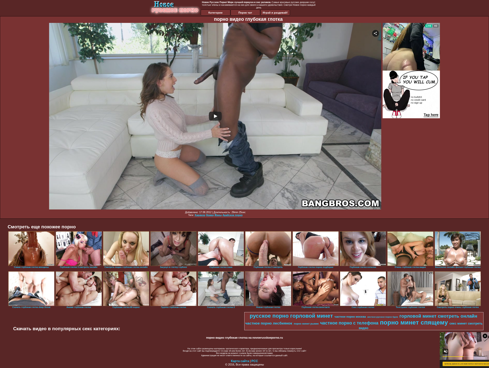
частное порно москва (350, 316)
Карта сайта (240, 361)
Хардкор (200, 215)
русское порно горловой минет (291, 316)
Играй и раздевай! (275, 12)
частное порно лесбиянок (268, 323)
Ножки (210, 215)
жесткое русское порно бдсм (382, 317)
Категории (215, 12)
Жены (218, 215)
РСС (254, 361)
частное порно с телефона (349, 322)
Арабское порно (233, 215)
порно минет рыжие (306, 323)
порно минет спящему (414, 322)
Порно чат (245, 12)
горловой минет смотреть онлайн (438, 316)
